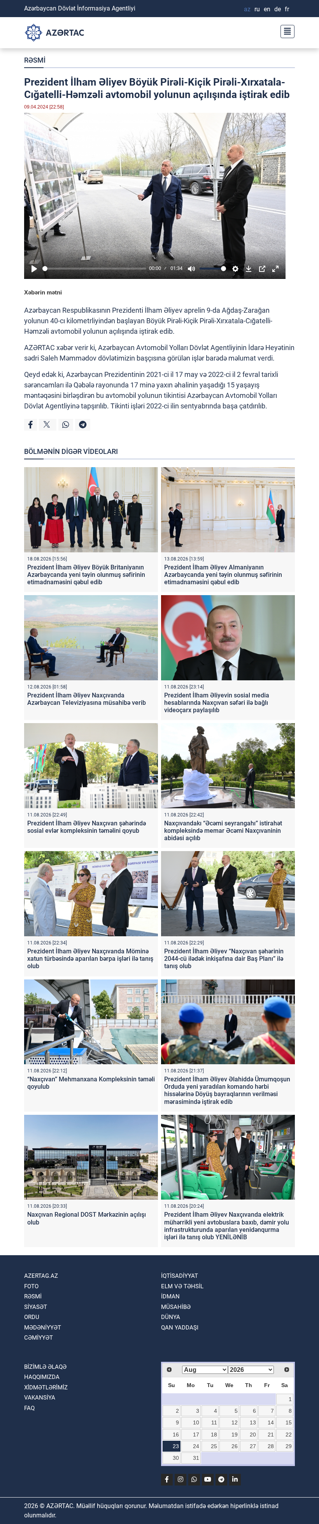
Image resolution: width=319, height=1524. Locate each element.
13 (253, 1422)
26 (234, 1446)
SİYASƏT (35, 1306)
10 (196, 1422)
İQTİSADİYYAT (179, 1275)
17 (196, 1434)
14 (271, 1422)
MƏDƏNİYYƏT (42, 1327)
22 (289, 1434)
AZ (247, 9)
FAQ (29, 1408)
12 (234, 1422)
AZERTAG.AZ (41, 1275)
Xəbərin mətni (43, 292)
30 (176, 1458)
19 (234, 1434)
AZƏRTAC (39, 347)
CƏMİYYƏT (38, 1337)
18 (214, 1434)
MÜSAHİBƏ (176, 1306)
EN (267, 9)
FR (287, 9)
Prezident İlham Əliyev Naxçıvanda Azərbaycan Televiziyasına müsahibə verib (86, 699)
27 (253, 1446)
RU (257, 9)
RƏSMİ (35, 60)
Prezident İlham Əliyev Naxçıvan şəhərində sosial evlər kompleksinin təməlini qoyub (86, 827)
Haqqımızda (42, 1376)
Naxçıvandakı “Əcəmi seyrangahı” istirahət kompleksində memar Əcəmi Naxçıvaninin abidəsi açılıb (223, 831)
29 (289, 1446)
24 (196, 1446)
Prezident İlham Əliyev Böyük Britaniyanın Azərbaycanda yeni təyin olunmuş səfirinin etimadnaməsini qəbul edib (86, 575)
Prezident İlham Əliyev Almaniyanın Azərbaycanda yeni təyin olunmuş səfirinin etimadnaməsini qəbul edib (223, 575)
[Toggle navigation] (285, 30)
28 (271, 1446)
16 (176, 1434)
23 (176, 1446)
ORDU (31, 1317)
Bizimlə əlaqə (45, 1366)
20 (253, 1434)
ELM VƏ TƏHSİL (182, 1286)
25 (214, 1446)
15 (289, 1422)
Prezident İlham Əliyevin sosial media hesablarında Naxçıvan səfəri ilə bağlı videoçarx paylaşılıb (216, 703)
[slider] (94, 268)
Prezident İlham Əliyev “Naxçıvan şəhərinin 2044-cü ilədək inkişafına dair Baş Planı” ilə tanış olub (224, 959)
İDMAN (170, 1296)
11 (214, 1422)
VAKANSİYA (39, 1397)
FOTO (31, 1286)
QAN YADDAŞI (179, 1327)
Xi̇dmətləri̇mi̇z (46, 1387)
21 (271, 1434)
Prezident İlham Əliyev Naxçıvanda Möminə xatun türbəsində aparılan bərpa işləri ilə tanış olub (90, 959)
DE (277, 9)
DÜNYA (170, 1317)
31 (196, 1458)
